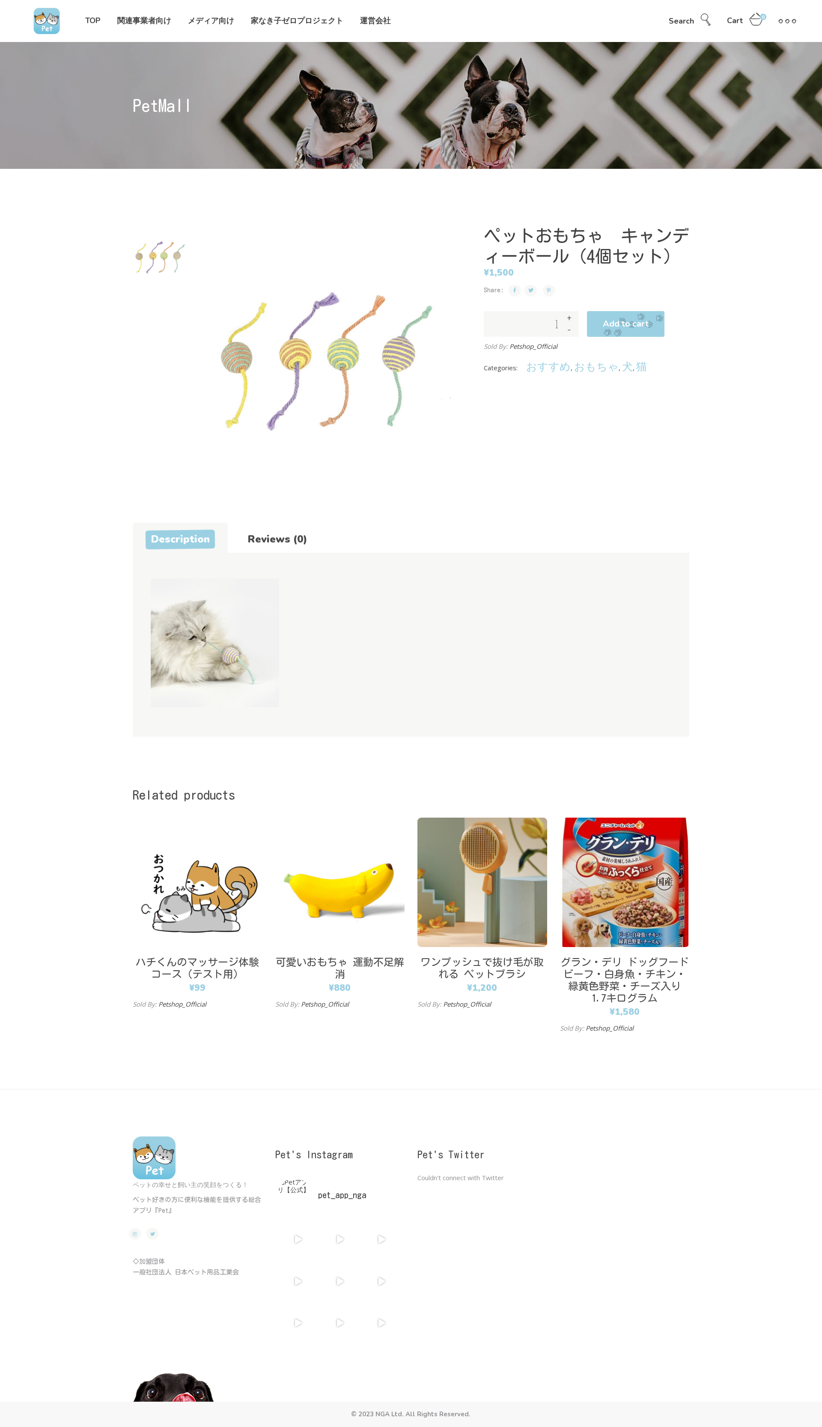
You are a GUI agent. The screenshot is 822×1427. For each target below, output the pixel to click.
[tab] (180, 538)
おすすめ (548, 366)
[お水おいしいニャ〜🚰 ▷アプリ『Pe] (339, 1323)
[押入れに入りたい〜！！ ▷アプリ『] (381, 1281)
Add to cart (626, 324)
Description (180, 539)
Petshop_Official (533, 346)
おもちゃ (596, 366)
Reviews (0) (277, 539)
